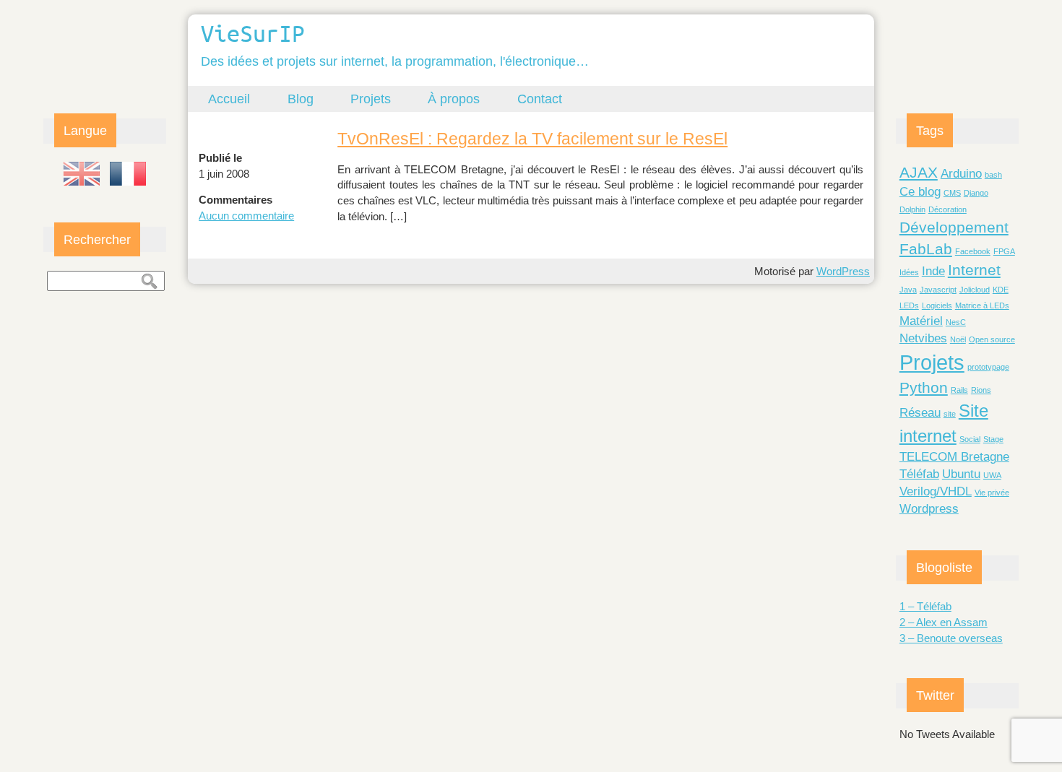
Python (923, 387)
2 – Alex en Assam (943, 622)
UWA (992, 475)
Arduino (961, 174)
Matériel (921, 321)
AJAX (918, 172)
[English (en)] (82, 174)
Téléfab (919, 474)
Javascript (938, 289)
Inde (933, 271)
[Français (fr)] (128, 174)
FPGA (1004, 251)
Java (908, 289)
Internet (974, 269)
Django (976, 192)
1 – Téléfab (925, 606)
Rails (959, 390)
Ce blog (920, 192)
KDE (1001, 289)
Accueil (229, 98)
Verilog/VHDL (935, 491)
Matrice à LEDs (982, 305)
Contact (539, 98)
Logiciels (937, 305)
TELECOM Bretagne (954, 457)
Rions (981, 390)
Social (969, 439)
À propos (454, 98)
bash (993, 174)
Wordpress (929, 509)
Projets (370, 98)
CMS (952, 192)
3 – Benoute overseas (951, 638)
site (950, 413)
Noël (958, 339)
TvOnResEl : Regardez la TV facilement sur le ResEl (532, 138)
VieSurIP (253, 33)
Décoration (947, 209)
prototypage (988, 367)
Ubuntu (961, 474)
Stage (993, 439)
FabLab (925, 248)
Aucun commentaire (246, 215)
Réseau (920, 413)
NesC (956, 322)
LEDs (909, 305)
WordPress (843, 271)
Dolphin (912, 209)
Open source (992, 339)
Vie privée (992, 492)
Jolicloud (974, 289)
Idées (909, 272)
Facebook (972, 251)
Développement (954, 227)
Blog (301, 98)
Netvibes (923, 338)
